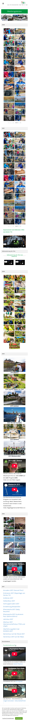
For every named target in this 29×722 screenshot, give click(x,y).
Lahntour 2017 (8, 619)
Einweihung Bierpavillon (11, 607)
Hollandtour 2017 (9, 601)
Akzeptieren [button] (19, 718)
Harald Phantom (18, 664)
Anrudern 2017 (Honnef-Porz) (13, 590)
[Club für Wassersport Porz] (17, 3)
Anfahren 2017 (8, 598)
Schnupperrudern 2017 (11, 604)
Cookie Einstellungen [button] (8, 718)
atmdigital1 (19, 681)
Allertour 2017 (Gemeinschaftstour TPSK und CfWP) (14, 624)
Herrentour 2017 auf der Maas (13, 637)
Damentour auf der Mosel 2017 (14, 634)
